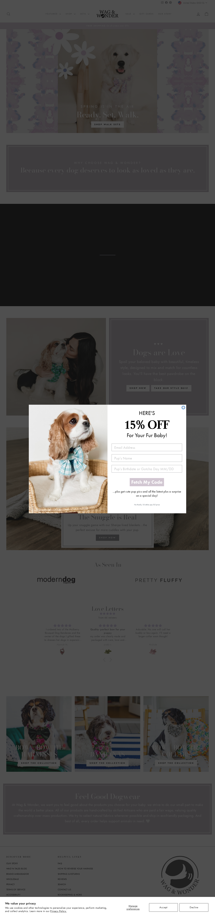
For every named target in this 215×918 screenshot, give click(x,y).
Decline (194, 907)
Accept (163, 907)
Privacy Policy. (58, 911)
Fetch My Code (146, 482)
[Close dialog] (183, 407)
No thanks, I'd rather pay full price (147, 504)
